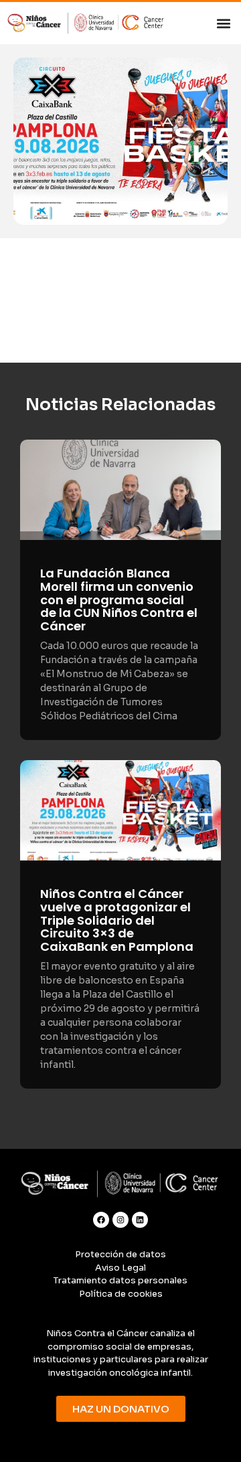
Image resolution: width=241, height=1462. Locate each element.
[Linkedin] (140, 1220)
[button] (223, 23)
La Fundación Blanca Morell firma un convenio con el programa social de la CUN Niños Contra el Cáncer (118, 599)
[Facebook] (101, 1220)
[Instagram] (120, 1220)
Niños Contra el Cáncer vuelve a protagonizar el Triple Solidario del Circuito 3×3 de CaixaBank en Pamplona (116, 920)
